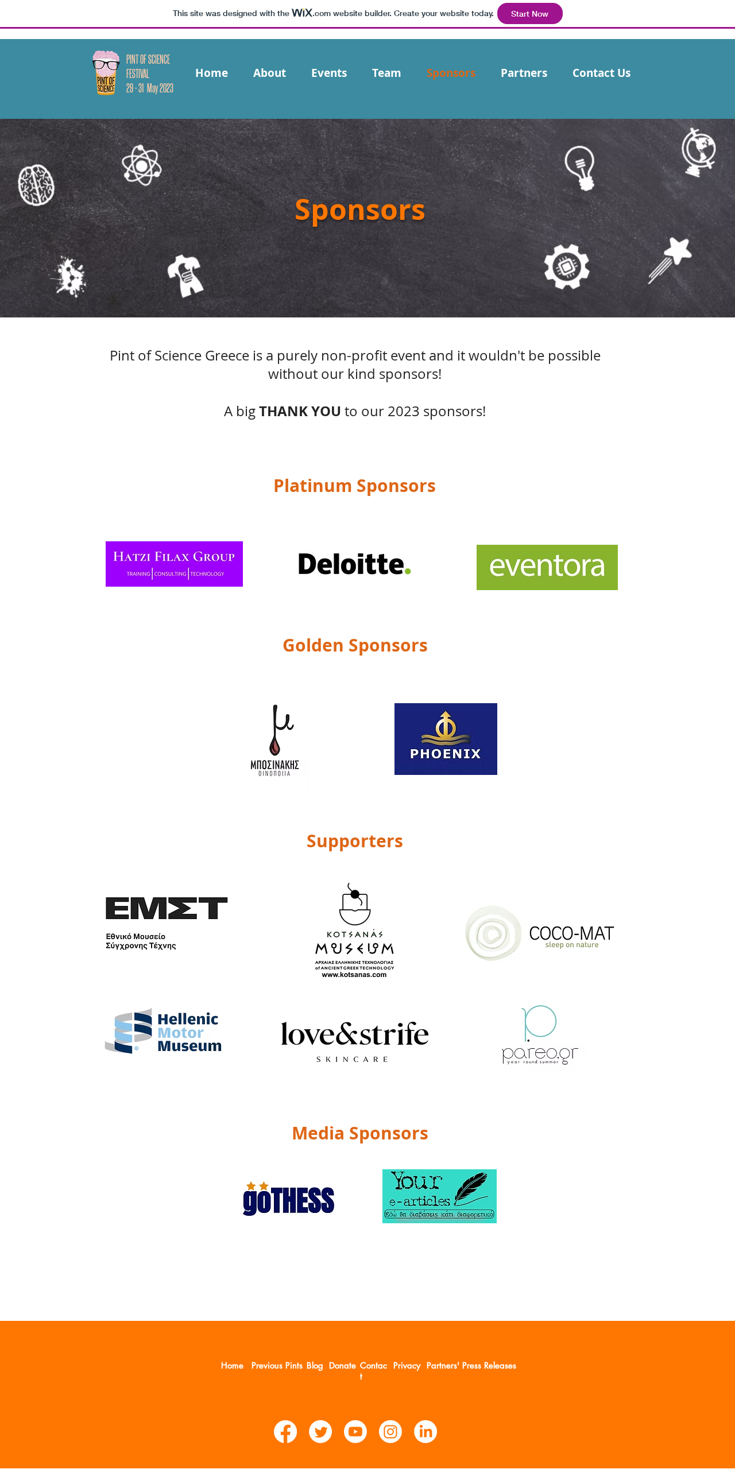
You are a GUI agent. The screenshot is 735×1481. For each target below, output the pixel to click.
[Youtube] (355, 1431)
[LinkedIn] (425, 1431)
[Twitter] (320, 1431)
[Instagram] (390, 1431)
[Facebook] (285, 1431)
